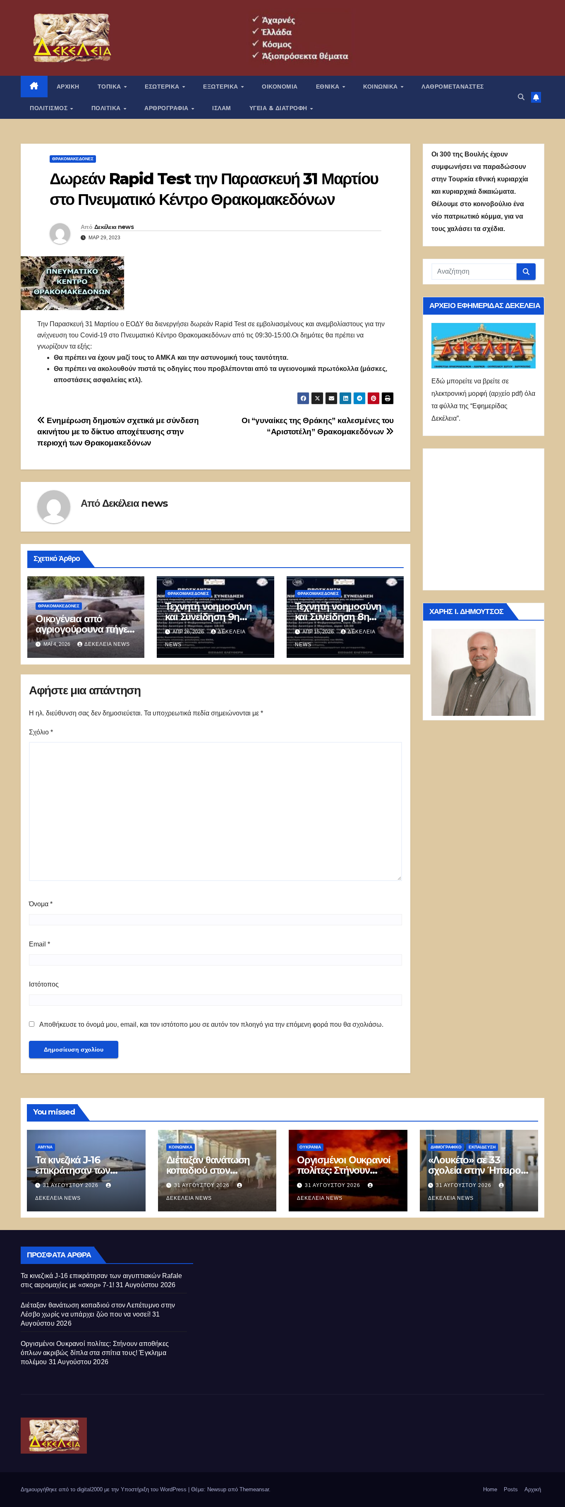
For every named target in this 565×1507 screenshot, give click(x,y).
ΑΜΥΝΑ (45, 1147)
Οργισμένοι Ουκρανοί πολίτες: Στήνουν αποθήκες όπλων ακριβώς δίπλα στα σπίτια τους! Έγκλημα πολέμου (95, 1352)
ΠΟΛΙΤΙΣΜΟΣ (49, 108)
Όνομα (41, 904)
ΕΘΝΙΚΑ (329, 86)
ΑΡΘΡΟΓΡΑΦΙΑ (167, 108)
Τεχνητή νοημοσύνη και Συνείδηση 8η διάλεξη (338, 616)
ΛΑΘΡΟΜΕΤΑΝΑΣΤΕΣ (452, 86)
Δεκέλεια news (114, 227)
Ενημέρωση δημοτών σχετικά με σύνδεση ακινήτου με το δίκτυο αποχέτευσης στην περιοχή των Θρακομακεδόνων (118, 431)
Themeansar (254, 1489)
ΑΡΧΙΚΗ (68, 86)
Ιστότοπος (44, 984)
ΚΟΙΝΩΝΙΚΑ (381, 86)
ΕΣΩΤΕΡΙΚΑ (163, 86)
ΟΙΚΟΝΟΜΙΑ (280, 86)
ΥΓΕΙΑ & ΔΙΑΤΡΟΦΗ (279, 108)
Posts (511, 1489)
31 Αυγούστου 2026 (71, 1185)
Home (490, 1489)
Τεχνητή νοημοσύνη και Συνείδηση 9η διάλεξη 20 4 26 (208, 616)
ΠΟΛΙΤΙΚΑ (107, 108)
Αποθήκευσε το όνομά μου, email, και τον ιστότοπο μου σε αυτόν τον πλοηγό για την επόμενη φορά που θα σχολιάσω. (211, 1024)
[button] (521, 97)
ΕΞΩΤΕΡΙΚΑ (221, 86)
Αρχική (532, 1489)
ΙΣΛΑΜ (221, 108)
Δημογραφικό (446, 1147)
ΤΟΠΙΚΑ (110, 86)
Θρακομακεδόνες (72, 158)
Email (39, 944)
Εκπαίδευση (482, 1147)
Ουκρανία (310, 1147)
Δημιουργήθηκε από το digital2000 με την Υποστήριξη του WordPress (104, 1489)
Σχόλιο (41, 732)
